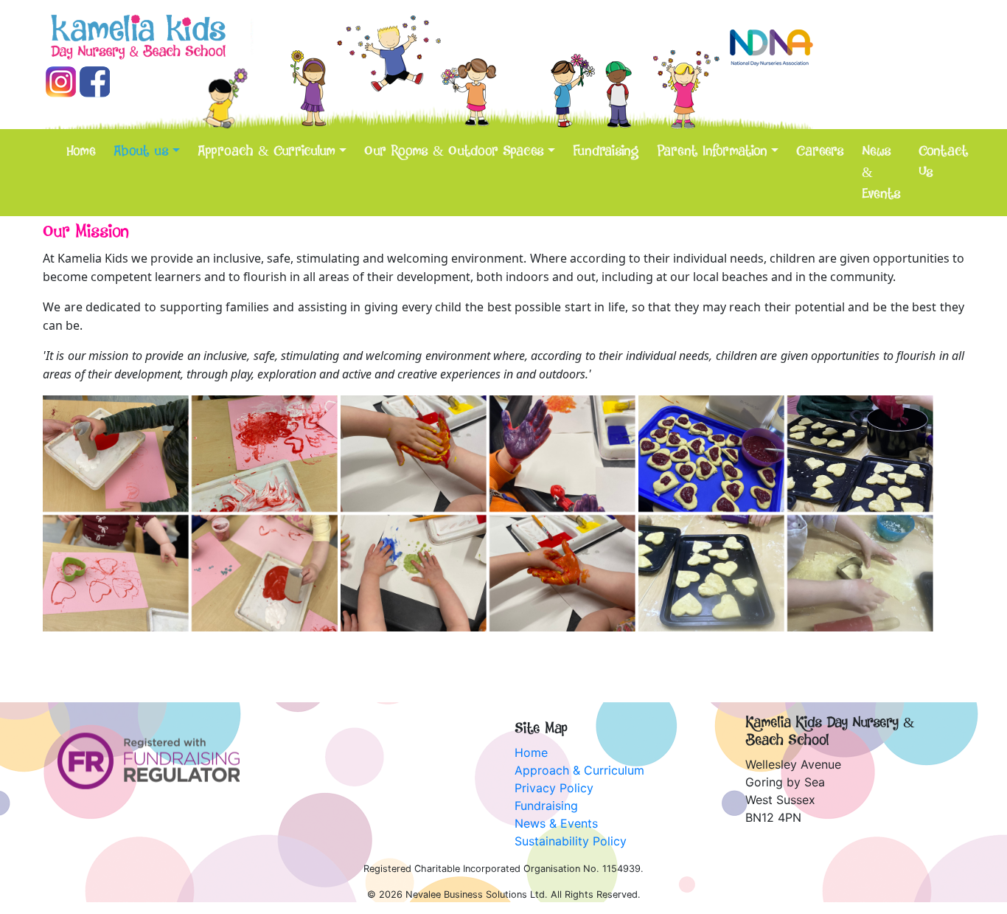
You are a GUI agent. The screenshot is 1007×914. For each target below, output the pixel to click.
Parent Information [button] (712, 151)
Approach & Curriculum (579, 770)
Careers (820, 151)
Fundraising (606, 151)
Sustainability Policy (571, 841)
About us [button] (141, 151)
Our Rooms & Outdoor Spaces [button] (454, 151)
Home (81, 151)
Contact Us (944, 162)
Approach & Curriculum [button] (266, 151)
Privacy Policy (554, 787)
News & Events (881, 172)
